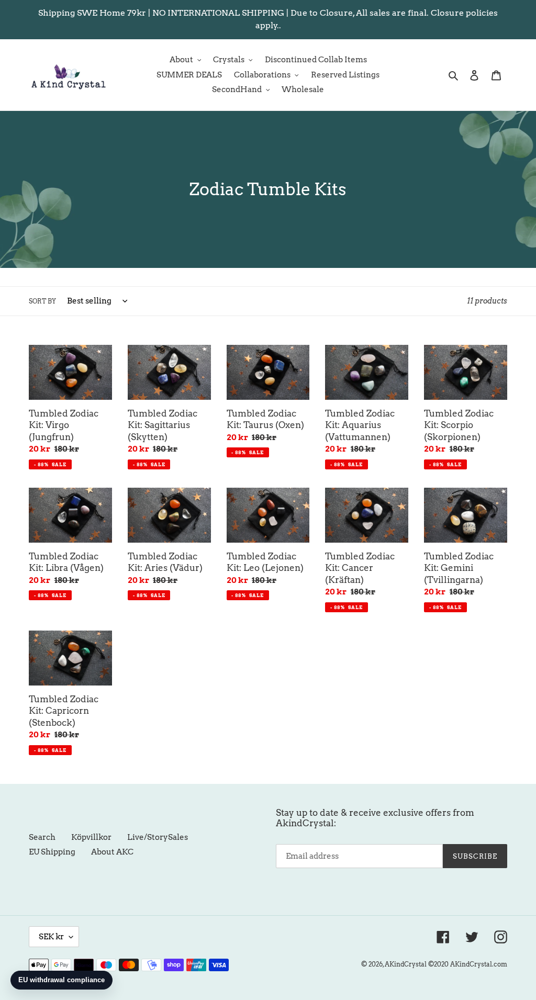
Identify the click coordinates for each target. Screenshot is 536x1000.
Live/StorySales (157, 837)
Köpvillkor (91, 837)
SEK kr (51, 936)
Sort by (42, 301)
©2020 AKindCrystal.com (467, 964)
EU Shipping (52, 852)
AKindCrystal (406, 964)
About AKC (112, 852)
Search (42, 837)
